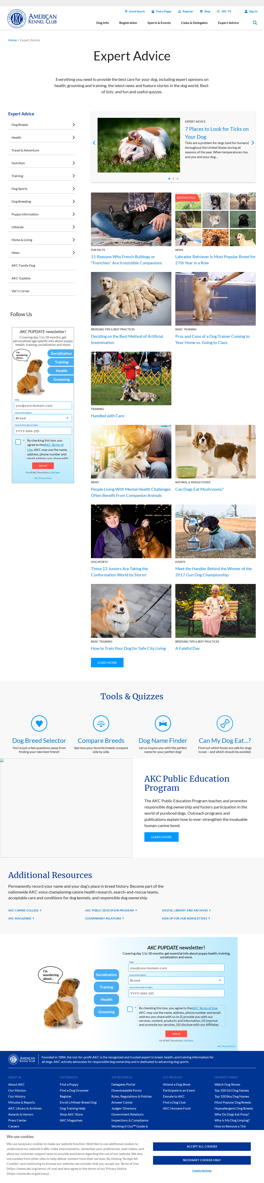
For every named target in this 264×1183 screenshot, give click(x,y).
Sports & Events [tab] (159, 23)
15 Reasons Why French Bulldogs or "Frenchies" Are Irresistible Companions (126, 259)
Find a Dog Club (174, 1102)
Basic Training (186, 329)
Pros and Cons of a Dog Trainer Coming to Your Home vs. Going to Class (212, 339)
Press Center (17, 1120)
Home (12, 40)
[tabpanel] (173, 145)
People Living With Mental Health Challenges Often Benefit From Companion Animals (131, 492)
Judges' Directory (123, 1108)
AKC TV (226, 11)
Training (17, 176)
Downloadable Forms (126, 1090)
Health (16, 137)
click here (55, 472)
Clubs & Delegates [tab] (194, 23)
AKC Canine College (23, 910)
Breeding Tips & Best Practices (113, 329)
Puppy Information (25, 214)
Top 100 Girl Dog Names (231, 1090)
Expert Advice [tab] (228, 23)
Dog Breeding (21, 201)
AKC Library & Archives (25, 1108)
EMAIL (17, 400)
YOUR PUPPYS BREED (23, 413)
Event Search (137, 11)
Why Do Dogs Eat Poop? (231, 1114)
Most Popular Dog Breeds (232, 1102)
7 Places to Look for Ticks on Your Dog (217, 133)
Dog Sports (19, 188)
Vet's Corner (20, 291)
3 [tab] (178, 179)
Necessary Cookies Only (202, 1160)
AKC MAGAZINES (19, 918)
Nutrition (18, 163)
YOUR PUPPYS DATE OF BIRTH (26, 425)
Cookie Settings (202, 1170)
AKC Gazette (21, 278)
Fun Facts (98, 250)
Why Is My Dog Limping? (232, 1120)
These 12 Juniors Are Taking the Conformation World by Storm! (119, 571)
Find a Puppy (163, 11)
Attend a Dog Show (176, 1084)
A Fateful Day (187, 648)
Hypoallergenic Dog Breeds (233, 1108)
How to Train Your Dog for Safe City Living (128, 648)
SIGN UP (43, 465)
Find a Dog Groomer (74, 1090)
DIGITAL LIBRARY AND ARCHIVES (185, 910)
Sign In (253, 11)
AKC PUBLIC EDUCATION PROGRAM (109, 910)
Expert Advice (195, 121)
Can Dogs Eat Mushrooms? (199, 489)
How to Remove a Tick (230, 1126)
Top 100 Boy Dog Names (231, 1096)
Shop (207, 11)
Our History (16, 1096)
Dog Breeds (20, 124)
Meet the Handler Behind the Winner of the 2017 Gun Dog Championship (213, 571)
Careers (13, 1126)
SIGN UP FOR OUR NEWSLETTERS (184, 918)
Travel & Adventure (25, 150)
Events (180, 562)
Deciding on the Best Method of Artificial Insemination (127, 339)
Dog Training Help (72, 1108)
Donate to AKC (174, 1096)
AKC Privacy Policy (43, 478)
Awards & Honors (20, 1114)
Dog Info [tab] (102, 23)
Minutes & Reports (21, 1102)
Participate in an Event (179, 1090)
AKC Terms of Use (204, 1008)
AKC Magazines (71, 1120)
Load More (107, 662)
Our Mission (17, 1090)
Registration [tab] (128, 23)
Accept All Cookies (202, 1146)
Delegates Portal (123, 1084)
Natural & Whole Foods (192, 482)
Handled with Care (107, 415)
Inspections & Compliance (129, 1120)
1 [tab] (169, 179)
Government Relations (127, 1114)
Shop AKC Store (71, 1114)
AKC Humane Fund (177, 1108)
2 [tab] (173, 179)
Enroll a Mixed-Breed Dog (78, 1102)
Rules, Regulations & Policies (131, 1096)
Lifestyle (18, 227)
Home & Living (22, 240)
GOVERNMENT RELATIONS (103, 918)
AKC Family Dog (23, 265)
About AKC (16, 1084)
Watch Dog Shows (227, 1084)
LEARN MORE (161, 837)
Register (188, 11)
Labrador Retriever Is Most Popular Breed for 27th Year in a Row (215, 259)
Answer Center (122, 1102)
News (16, 252)
